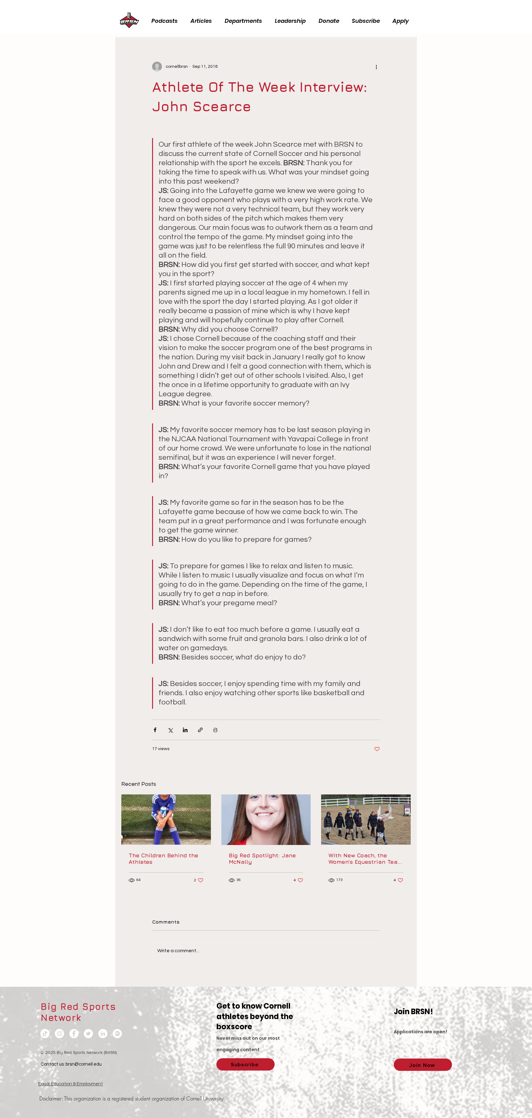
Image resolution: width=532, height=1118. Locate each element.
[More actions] (376, 66)
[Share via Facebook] (155, 730)
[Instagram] (59, 1033)
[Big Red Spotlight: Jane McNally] (266, 819)
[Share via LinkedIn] (185, 730)
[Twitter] (88, 1033)
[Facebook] (74, 1033)
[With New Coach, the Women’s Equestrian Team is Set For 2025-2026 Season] (366, 819)
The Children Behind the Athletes (163, 858)
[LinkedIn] (102, 1033)
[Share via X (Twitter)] (170, 730)
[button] (292, 21)
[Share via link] (200, 730)
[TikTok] (45, 1033)
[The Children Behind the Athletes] (166, 819)
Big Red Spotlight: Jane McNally (262, 858)
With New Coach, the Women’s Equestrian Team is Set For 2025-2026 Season (365, 858)
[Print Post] (215, 730)
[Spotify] (117, 1033)
